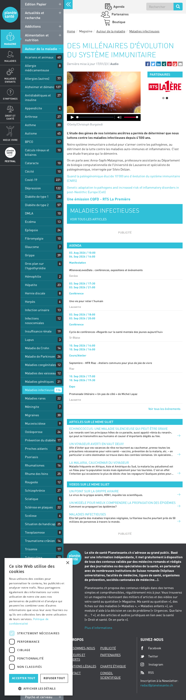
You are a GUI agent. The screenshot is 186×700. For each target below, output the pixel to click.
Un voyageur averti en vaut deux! (96, 444)
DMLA (29, 213)
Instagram (156, 664)
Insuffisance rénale (38, 331)
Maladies (10, 60)
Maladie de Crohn (37, 348)
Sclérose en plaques (39, 507)
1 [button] (163, 98)
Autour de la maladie (41, 49)
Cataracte (32, 163)
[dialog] (39, 626)
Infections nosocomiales (34, 320)
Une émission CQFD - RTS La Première (98, 199)
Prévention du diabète (40, 440)
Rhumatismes (34, 465)
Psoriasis (31, 457)
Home (71, 31)
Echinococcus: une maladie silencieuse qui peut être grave (118, 429)
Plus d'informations (98, 628)
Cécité (29, 171)
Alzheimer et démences (41, 87)
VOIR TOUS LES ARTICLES (88, 219)
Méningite (32, 407)
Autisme (31, 133)
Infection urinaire (37, 310)
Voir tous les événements (164, 409)
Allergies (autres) (37, 78)
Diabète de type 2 (37, 205)
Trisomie (31, 549)
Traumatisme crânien (40, 541)
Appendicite (33, 108)
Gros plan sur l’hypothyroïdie (35, 266)
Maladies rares (35, 398)
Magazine (10, 43)
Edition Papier (35, 4)
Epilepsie (31, 230)
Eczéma (30, 222)
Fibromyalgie (34, 238)
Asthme (30, 125)
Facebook (154, 648)
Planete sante (10, 15)
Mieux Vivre (10, 139)
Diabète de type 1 (37, 196)
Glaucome (32, 247)
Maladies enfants (10, 80)
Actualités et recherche (34, 15)
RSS (151, 672)
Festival (10, 161)
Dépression (33, 188)
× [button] (67, 563)
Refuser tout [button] (54, 678)
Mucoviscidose (35, 423)
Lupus (29, 340)
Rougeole (31, 482)
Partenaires (120, 14)
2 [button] (167, 98)
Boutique (118, 22)
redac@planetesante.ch (156, 685)
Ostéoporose (33, 432)
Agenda (118, 6)
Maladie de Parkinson (40, 356)
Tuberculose (33, 557)
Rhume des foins (36, 474)
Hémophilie (33, 276)
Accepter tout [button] (23, 678)
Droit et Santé (10, 117)
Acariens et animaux (39, 57)
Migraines (32, 415)
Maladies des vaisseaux (41, 373)
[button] (147, 64)
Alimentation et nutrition (37, 37)
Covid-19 (31, 180)
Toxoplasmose (35, 532)
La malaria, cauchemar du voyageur (99, 462)
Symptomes (10, 98)
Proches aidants (36, 448)
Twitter (153, 656)
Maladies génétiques (39, 381)
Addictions (33, 26)
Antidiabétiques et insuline (38, 97)
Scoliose (31, 515)
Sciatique (31, 499)
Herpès (30, 301)
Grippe (29, 255)
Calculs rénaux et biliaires (37, 152)
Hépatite (31, 285)
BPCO (29, 142)
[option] (165, 86)
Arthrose (31, 116)
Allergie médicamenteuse (37, 68)
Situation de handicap (40, 524)
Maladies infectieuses (40, 390)
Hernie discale (35, 293)
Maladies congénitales (40, 365)
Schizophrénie (35, 490)
